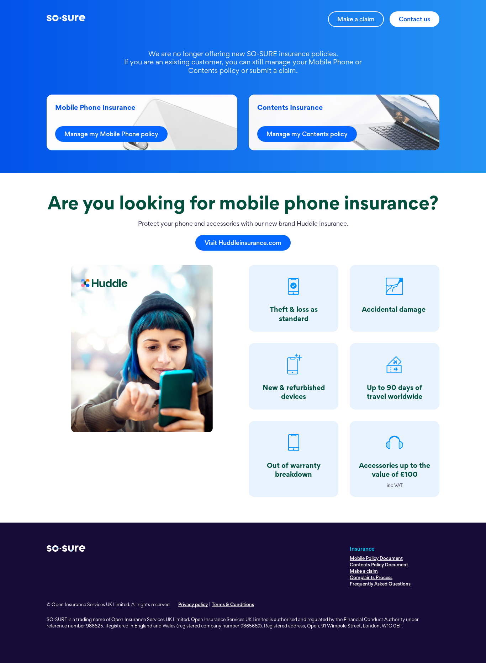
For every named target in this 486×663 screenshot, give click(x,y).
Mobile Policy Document (376, 558)
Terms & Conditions (233, 604)
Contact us (414, 19)
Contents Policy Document (379, 564)
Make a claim (356, 19)
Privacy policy (193, 604)
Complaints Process (371, 577)
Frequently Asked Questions (380, 584)
